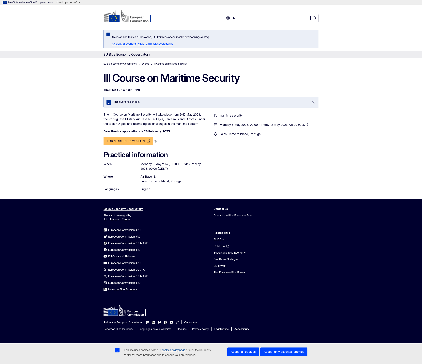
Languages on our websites (155, 329)
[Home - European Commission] (130, 16)
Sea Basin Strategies (226, 259)
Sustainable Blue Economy (230, 252)
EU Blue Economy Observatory (120, 63)
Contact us (190, 322)
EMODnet (219, 239)
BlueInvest (220, 265)
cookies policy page (173, 350)
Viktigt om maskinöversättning (155, 43)
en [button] (233, 18)
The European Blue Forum (229, 272)
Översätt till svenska (124, 43)
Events (145, 63)
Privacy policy (200, 329)
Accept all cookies (243, 351)
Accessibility (241, 329)
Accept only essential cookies (284, 351)
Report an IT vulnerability (118, 329)
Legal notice (221, 329)
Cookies (182, 329)
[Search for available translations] (155, 141)
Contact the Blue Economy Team (233, 215)
